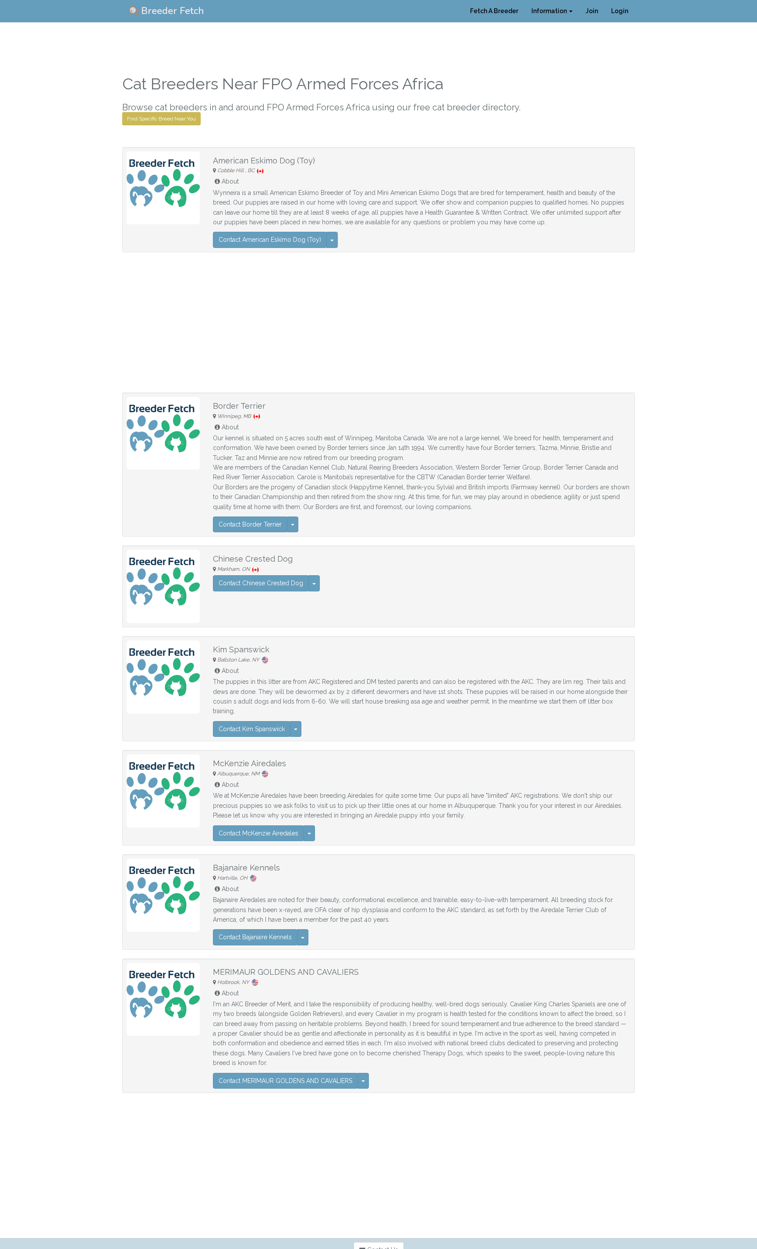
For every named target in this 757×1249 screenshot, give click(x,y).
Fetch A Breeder (494, 10)
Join (592, 10)
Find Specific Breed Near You (161, 119)
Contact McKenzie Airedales (258, 833)
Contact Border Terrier (250, 524)
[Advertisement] (378, 322)
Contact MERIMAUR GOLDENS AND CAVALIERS (285, 1080)
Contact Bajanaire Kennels (255, 937)
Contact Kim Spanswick (252, 728)
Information (549, 10)
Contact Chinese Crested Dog (261, 583)
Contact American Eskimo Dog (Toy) (270, 239)
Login (619, 10)
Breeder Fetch (171, 11)
